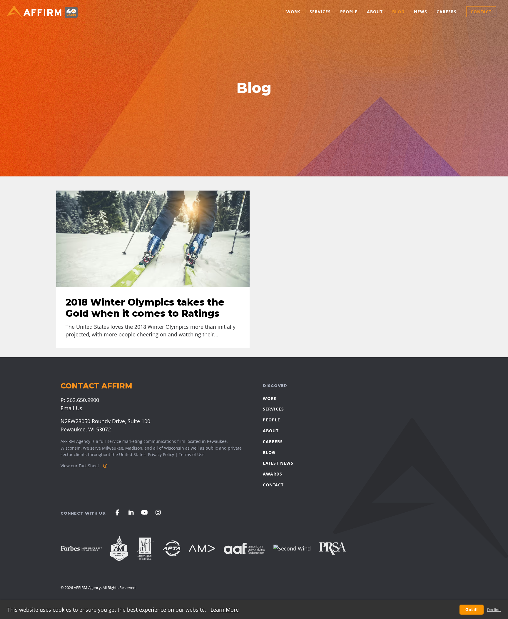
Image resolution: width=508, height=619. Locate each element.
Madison (133, 448)
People (348, 11)
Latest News (278, 463)
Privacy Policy (161, 454)
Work (293, 11)
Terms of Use (192, 454)
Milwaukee (112, 448)
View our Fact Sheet (80, 465)
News (420, 11)
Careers (447, 11)
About (375, 11)
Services (320, 11)
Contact (481, 11)
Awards (272, 474)
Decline (494, 610)
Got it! (471, 609)
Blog (398, 11)
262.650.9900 (83, 399)
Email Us (71, 408)
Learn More (224, 609)
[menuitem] (293, 11)
